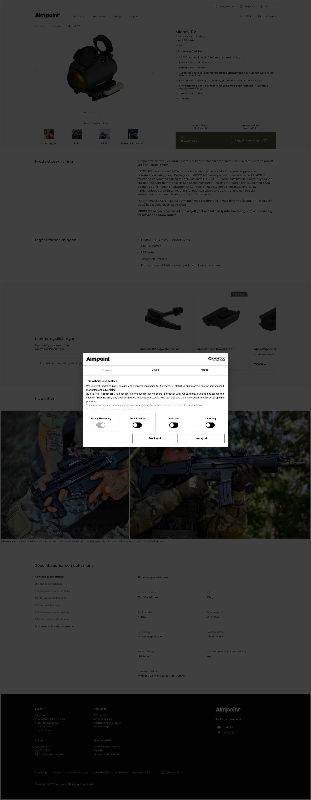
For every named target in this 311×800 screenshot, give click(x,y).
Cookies (155, 409)
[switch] (137, 425)
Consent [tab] (107, 370)
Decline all (155, 438)
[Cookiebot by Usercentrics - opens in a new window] (210, 359)
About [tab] (204, 370)
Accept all (201, 438)
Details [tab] (156, 370)
